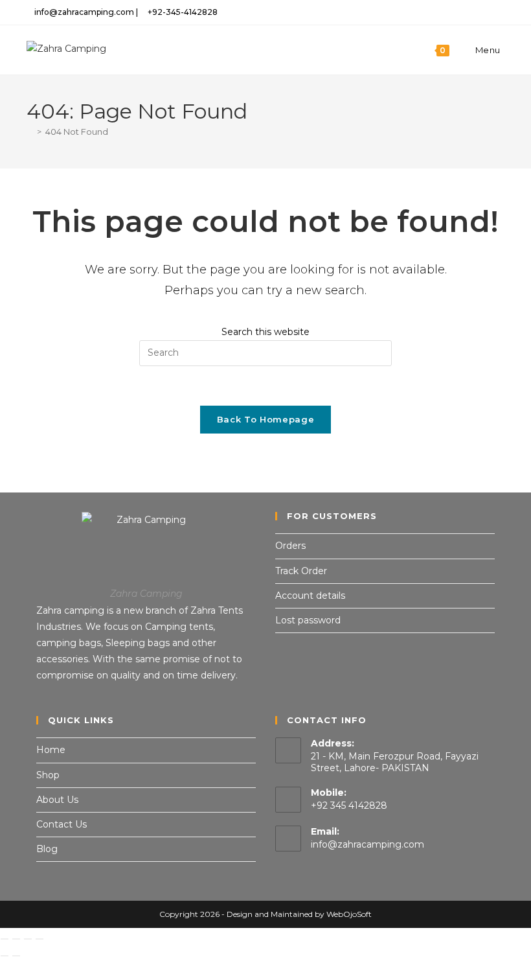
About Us (57, 799)
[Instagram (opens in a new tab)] (471, 12)
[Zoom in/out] (4, 939)
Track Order (301, 571)
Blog (47, 849)
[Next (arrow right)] (16, 956)
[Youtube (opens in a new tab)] (498, 12)
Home (50, 750)
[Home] (30, 131)
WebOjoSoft (349, 914)
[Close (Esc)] (39, 939)
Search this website (265, 332)
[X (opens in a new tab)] (441, 12)
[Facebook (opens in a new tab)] (456, 12)
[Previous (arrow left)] (4, 956)
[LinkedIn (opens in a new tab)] (486, 12)
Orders (290, 545)
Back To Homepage (265, 419)
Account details (310, 595)
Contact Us (61, 824)
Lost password (308, 620)
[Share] (27, 939)
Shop (48, 775)
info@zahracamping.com (367, 844)
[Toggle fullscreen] (16, 939)
